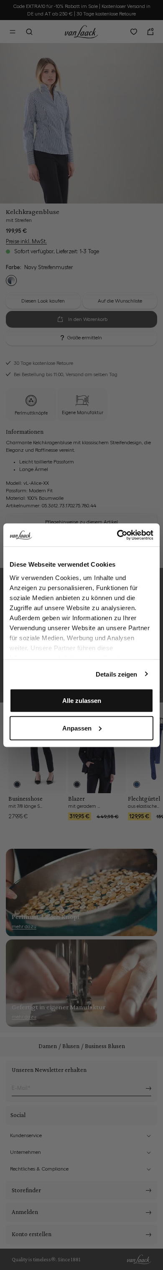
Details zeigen (116, 673)
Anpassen (77, 727)
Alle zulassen (81, 700)
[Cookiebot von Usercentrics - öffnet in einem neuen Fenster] (117, 534)
